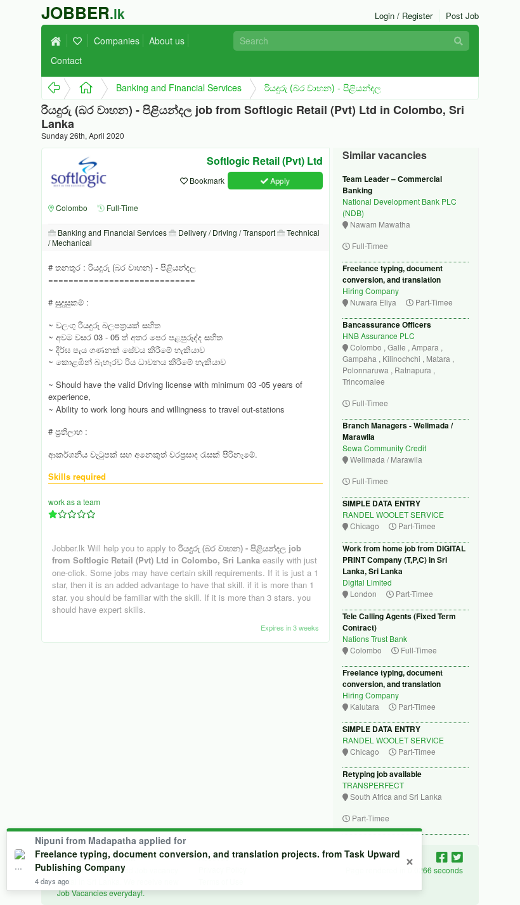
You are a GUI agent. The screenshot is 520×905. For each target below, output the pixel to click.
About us (167, 40)
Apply (279, 180)
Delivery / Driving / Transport (225, 232)
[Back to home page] (59, 40)
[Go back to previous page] (52, 88)
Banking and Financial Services (179, 87)
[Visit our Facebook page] (444, 856)
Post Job (462, 16)
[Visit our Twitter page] (457, 856)
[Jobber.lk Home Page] (82, 88)
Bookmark (206, 180)
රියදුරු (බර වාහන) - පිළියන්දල (322, 87)
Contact (66, 60)
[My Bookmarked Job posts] (79, 40)
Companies (117, 40)
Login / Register (403, 16)
